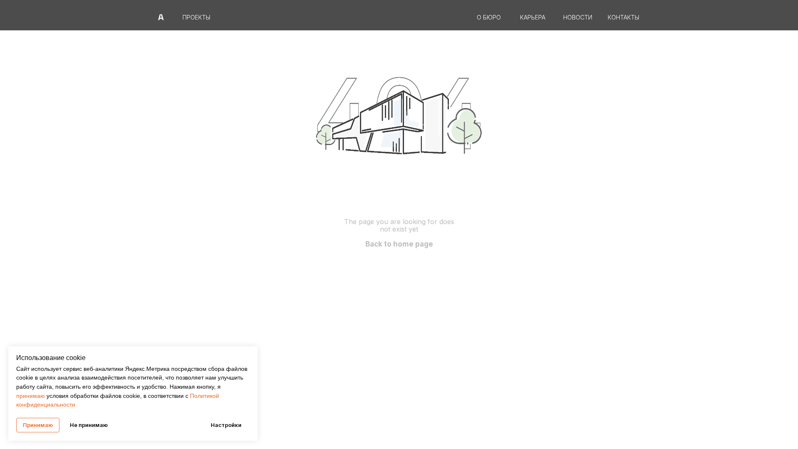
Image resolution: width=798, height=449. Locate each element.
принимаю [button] (31, 395)
